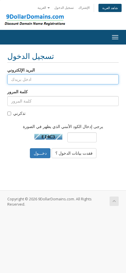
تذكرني (19, 113)
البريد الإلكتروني (21, 70)
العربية (42, 7)
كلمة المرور (17, 91)
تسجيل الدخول (64, 7)
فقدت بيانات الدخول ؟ (74, 153)
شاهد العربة (110, 8)
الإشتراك (84, 7)
